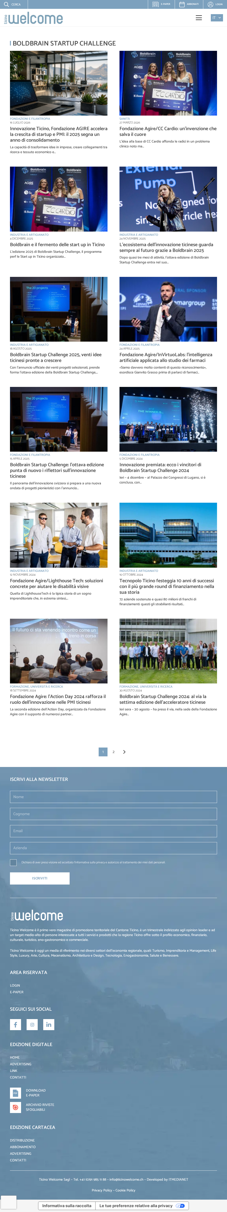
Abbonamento (23, 1147)
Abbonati (193, 4)
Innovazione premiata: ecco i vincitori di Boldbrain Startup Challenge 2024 (160, 468)
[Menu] (199, 18)
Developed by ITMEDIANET (167, 1180)
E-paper (163, 5)
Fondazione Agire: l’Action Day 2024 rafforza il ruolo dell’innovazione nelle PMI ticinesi (58, 699)
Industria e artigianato (29, 235)
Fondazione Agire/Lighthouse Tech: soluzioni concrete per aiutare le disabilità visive (56, 584)
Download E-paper (36, 1093)
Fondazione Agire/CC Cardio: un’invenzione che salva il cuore (168, 132)
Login (15, 986)
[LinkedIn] (48, 1024)
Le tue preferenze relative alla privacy (136, 1205)
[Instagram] (32, 1024)
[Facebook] (15, 1024)
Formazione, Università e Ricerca (36, 686)
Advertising (20, 1064)
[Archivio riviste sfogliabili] (18, 1107)
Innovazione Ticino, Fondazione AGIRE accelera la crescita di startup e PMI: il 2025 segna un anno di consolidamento (59, 134)
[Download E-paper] (18, 1093)
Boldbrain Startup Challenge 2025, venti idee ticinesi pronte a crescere (56, 358)
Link (13, 1071)
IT (214, 18)
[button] (9, 4)
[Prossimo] (123, 752)
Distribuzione (22, 1141)
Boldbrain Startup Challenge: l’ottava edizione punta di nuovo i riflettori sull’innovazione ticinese (57, 470)
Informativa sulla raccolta (66, 1205)
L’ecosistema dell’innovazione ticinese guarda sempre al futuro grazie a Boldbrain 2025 (166, 248)
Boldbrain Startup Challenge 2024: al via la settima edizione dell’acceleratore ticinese (162, 699)
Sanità (124, 119)
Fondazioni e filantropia (30, 119)
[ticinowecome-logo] (33, 18)
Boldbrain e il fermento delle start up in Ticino (57, 245)
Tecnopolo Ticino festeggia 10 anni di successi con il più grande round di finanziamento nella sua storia (166, 586)
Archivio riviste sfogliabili (40, 1107)
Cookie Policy (125, 1190)
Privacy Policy (102, 1190)
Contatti (18, 1078)
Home (15, 1058)
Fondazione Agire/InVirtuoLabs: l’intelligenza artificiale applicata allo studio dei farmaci (165, 358)
